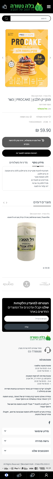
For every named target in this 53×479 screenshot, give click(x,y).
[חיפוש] (6, 18)
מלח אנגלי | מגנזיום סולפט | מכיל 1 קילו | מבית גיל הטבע (28, 217)
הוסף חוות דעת (45, 104)
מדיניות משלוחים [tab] (18, 162)
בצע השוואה (24, 117)
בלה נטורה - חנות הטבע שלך (41, 96)
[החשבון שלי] (46, 475)
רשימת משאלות (42, 117)
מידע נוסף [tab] (38, 162)
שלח (26, 327)
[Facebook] (49, 422)
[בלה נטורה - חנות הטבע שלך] (26, 6)
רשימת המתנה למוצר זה (26, 153)
